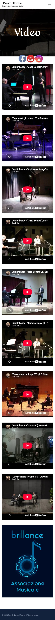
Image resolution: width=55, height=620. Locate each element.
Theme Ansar (32, 615)
